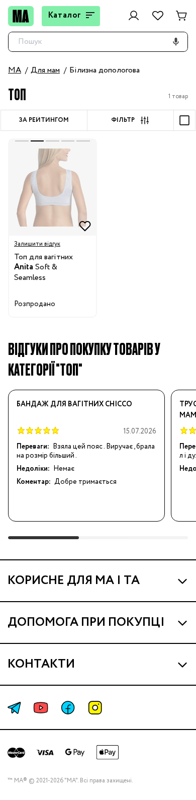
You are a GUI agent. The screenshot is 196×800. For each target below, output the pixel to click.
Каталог (65, 15)
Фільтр (123, 120)
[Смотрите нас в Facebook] (67, 707)
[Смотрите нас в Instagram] (95, 707)
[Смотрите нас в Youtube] (40, 707)
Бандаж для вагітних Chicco (74, 404)
